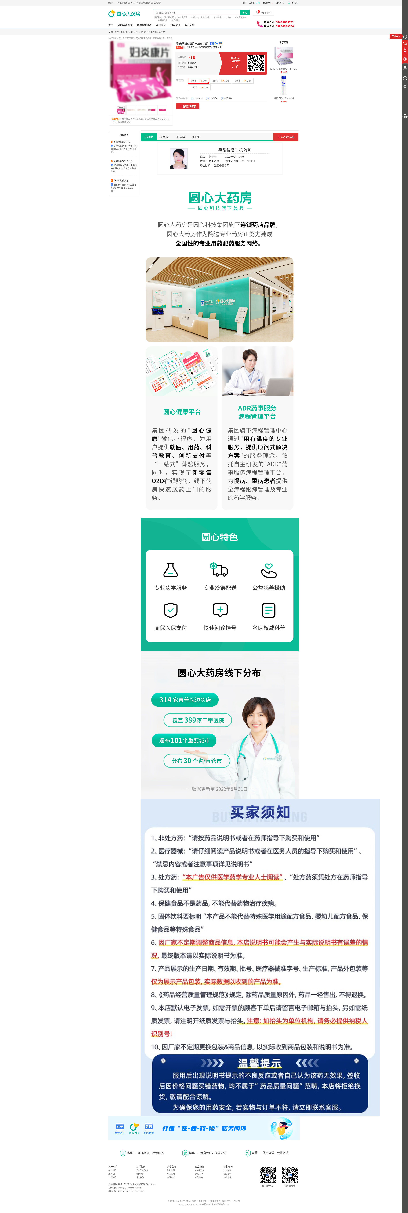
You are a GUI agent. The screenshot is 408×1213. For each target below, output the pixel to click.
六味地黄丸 (163, 20)
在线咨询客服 (189, 106)
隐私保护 (227, 1173)
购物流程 (171, 1170)
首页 (110, 25)
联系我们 (112, 1173)
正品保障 (227, 1170)
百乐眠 (228, 17)
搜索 (244, 12)
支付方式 (171, 1177)
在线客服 (396, 35)
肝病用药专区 (125, 25)
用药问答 (189, 25)
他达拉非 (218, 17)
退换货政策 (200, 1170)
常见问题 (140, 1177)
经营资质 (112, 1177)
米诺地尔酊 (205, 17)
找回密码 (140, 1173)
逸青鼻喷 (175, 20)
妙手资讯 (175, 25)
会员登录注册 (142, 1170)
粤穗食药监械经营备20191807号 (150, 2)
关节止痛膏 (182, 17)
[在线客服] (405, 36)
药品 (117, 31)
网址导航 (280, 2)
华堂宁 (194, 17)
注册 (258, 2)
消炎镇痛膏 (169, 17)
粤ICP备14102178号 (231, 1200)
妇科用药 (125, 31)
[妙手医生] (124, 13)
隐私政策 (227, 1177)
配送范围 (171, 1173)
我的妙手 (267, 2)
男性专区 (161, 25)
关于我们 (112, 1170)
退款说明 (199, 1177)
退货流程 (199, 1173)
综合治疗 (134, 31)
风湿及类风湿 (144, 25)
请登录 (252, 2)
